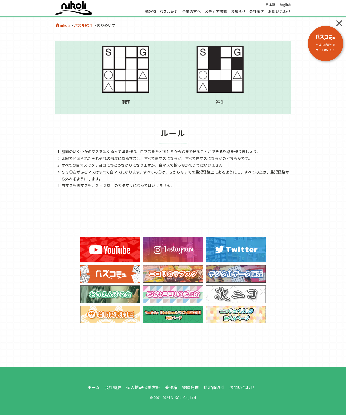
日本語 (270, 4)
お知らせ (238, 11)
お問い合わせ (279, 11)
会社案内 (256, 11)
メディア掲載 (216, 11)
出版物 (150, 11)
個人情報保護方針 (143, 387)
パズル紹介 (168, 11)
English (285, 4)
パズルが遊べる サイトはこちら (325, 47)
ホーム (93, 387)
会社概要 (113, 387)
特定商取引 (214, 387)
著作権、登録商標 (182, 387)
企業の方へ (191, 11)
